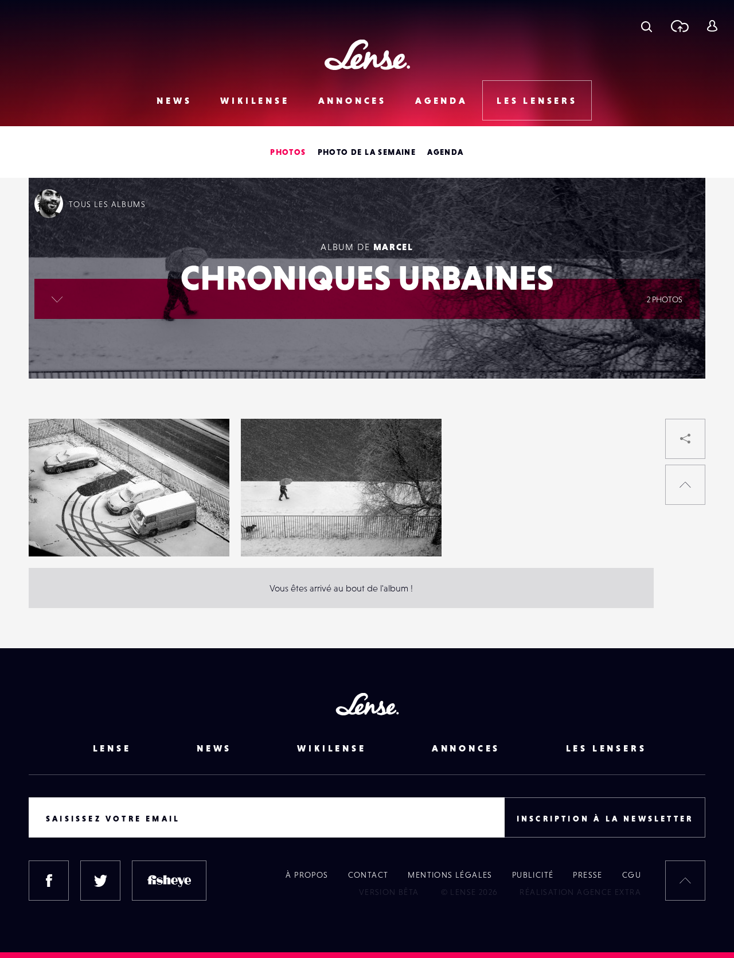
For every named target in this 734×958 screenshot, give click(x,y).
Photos (288, 152)
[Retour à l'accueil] (367, 55)
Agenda (441, 100)
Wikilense (254, 100)
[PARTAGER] (685, 439)
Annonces (352, 100)
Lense (112, 748)
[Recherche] (646, 26)
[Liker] (204, 450)
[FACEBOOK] (49, 880)
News (174, 100)
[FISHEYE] (169, 880)
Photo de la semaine (367, 152)
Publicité (533, 874)
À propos (307, 874)
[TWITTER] (100, 880)
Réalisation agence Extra (580, 892)
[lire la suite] (57, 299)
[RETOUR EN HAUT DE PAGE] (685, 485)
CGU (631, 874)
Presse (587, 874)
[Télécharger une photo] (679, 26)
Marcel (393, 247)
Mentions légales (450, 874)
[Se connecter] (712, 26)
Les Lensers (537, 100)
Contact (368, 874)
